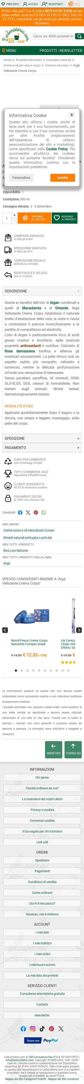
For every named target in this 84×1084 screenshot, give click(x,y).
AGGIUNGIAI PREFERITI (69, 218)
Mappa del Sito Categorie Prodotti (25, 1079)
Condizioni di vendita (42, 882)
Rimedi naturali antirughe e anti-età (27, 537)
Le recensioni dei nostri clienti (42, 799)
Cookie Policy (57, 149)
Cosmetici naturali (58, 60)
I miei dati (42, 932)
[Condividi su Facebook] (20, 512)
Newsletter (42, 1015)
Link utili (42, 842)
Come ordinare (42, 892)
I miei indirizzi (42, 943)
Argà (6, 563)
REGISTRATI (56, 4)
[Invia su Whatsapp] (43, 512)
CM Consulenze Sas (41, 1057)
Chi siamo (42, 777)
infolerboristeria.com (20, 1060)
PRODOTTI (48, 51)
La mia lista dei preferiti (42, 975)
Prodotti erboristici (29, 60)
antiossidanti (30, 346)
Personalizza (21, 177)
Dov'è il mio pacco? (42, 903)
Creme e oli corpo (57, 65)
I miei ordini (42, 954)
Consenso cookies (42, 820)
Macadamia (31, 308)
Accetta (62, 177)
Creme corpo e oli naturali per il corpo (28, 530)
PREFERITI (12, 4)
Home (7, 60)
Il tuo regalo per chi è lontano (42, 831)
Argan (54, 302)
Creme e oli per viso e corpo (22, 65)
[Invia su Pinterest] (36, 512)
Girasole (61, 308)
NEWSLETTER (71, 51)
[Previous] (5, 630)
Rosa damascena (20, 351)
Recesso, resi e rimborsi (42, 914)
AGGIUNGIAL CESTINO (38, 218)
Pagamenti (42, 871)
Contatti (42, 1004)
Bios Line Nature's (15, 550)
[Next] (79, 630)
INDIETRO (54, 753)
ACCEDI (33, 4)
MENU (10, 51)
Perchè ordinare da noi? (42, 788)
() (77, 4)
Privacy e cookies (42, 810)
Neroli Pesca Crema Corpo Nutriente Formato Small (29, 642)
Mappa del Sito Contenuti (63, 1079)
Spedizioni (42, 860)
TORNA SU (73, 753)
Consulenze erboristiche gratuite (42, 994)
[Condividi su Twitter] (28, 512)
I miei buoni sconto (42, 965)
